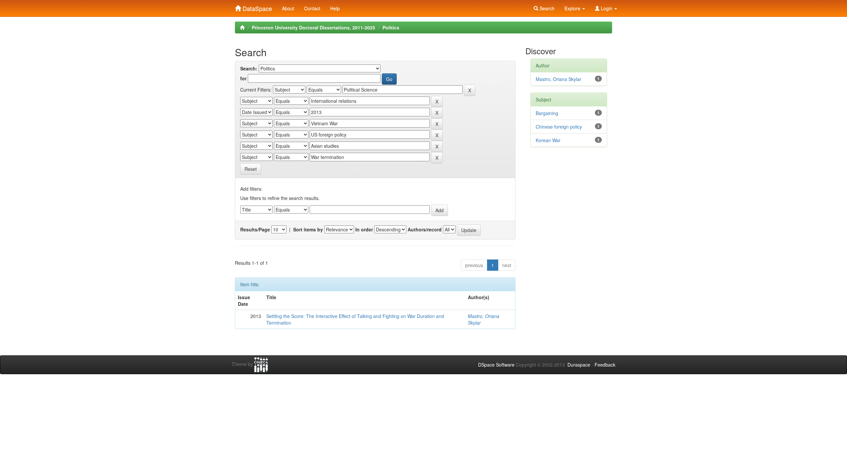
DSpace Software (496, 364)
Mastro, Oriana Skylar (558, 79)
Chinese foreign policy (559, 126)
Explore (573, 8)
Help (335, 8)
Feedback (605, 364)
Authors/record (425, 229)
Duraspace (578, 364)
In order (364, 229)
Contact (312, 8)
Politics (390, 27)
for (243, 78)
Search (546, 8)
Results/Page (255, 229)
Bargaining (547, 113)
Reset (251, 169)
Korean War (548, 140)
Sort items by (308, 229)
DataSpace (256, 7)
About (288, 8)
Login (607, 8)
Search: (248, 68)
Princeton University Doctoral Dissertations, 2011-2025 (313, 27)
